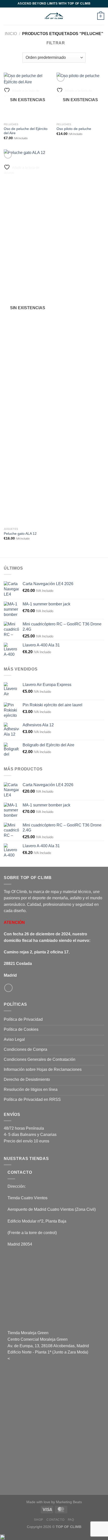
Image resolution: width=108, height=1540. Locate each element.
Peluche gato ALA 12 (20, 534)
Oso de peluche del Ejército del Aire (25, 131)
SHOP (38, 1519)
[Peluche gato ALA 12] (27, 337)
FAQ (71, 1519)
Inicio (11, 34)
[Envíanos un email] (8, 988)
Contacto (55, 1519)
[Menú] (7, 16)
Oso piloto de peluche (74, 129)
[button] (54, 1536)
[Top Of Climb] (54, 16)
